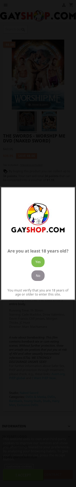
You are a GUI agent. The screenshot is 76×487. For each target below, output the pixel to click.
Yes (38, 262)
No (38, 275)
